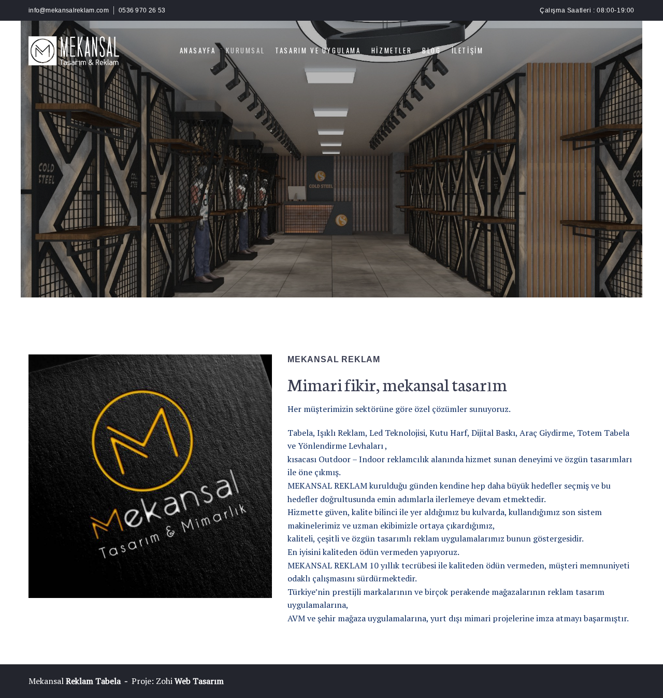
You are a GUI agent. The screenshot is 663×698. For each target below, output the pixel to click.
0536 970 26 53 (142, 10)
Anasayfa (198, 50)
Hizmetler (391, 50)
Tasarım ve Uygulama (318, 50)
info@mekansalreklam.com (68, 10)
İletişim (468, 50)
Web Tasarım (199, 681)
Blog (431, 50)
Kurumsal (245, 50)
